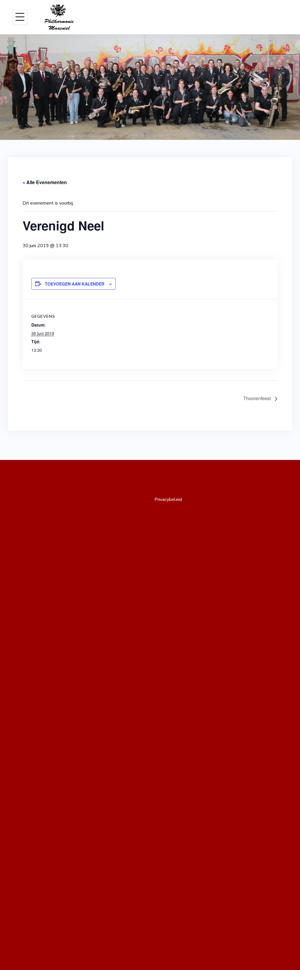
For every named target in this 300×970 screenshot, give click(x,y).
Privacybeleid (168, 499)
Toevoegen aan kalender (74, 284)
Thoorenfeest (257, 398)
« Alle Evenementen (45, 182)
